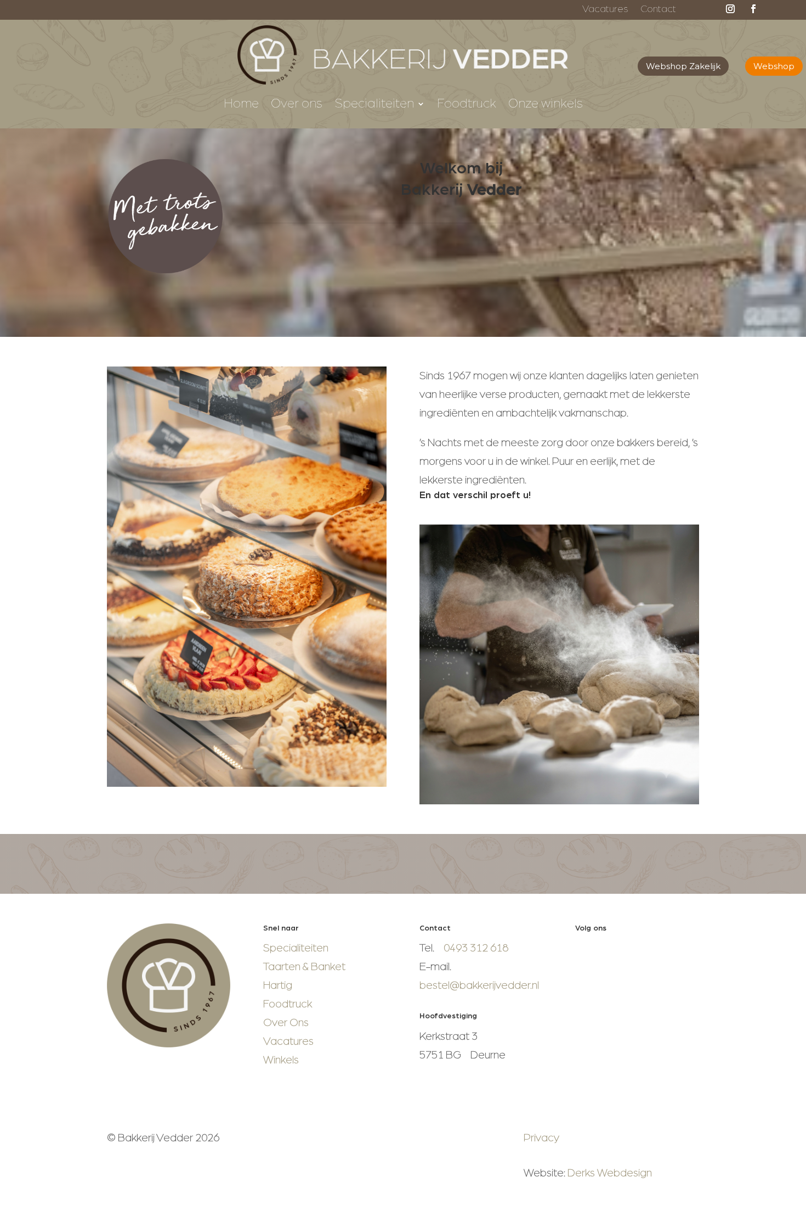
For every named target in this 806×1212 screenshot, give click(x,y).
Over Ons (286, 1022)
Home (241, 105)
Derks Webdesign (609, 1173)
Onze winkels (545, 105)
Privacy (541, 1137)
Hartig (277, 985)
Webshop (773, 66)
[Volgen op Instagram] (730, 9)
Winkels (281, 1060)
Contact (658, 9)
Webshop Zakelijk (683, 66)
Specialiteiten (374, 105)
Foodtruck (466, 105)
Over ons (296, 105)
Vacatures (605, 9)
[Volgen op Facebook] (753, 9)
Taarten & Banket (304, 966)
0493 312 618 (476, 948)
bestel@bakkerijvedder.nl (479, 985)
